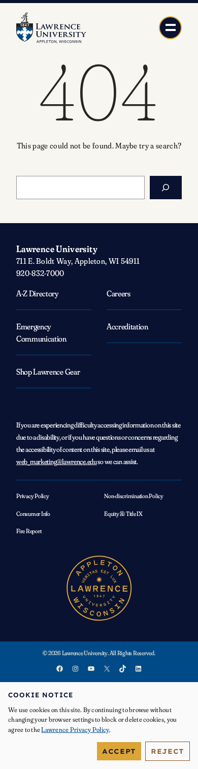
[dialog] (99, 725)
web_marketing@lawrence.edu (56, 461)
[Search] (166, 187)
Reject (167, 751)
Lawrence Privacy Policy (75, 729)
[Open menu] (170, 27)
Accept (119, 751)
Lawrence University (56, 249)
